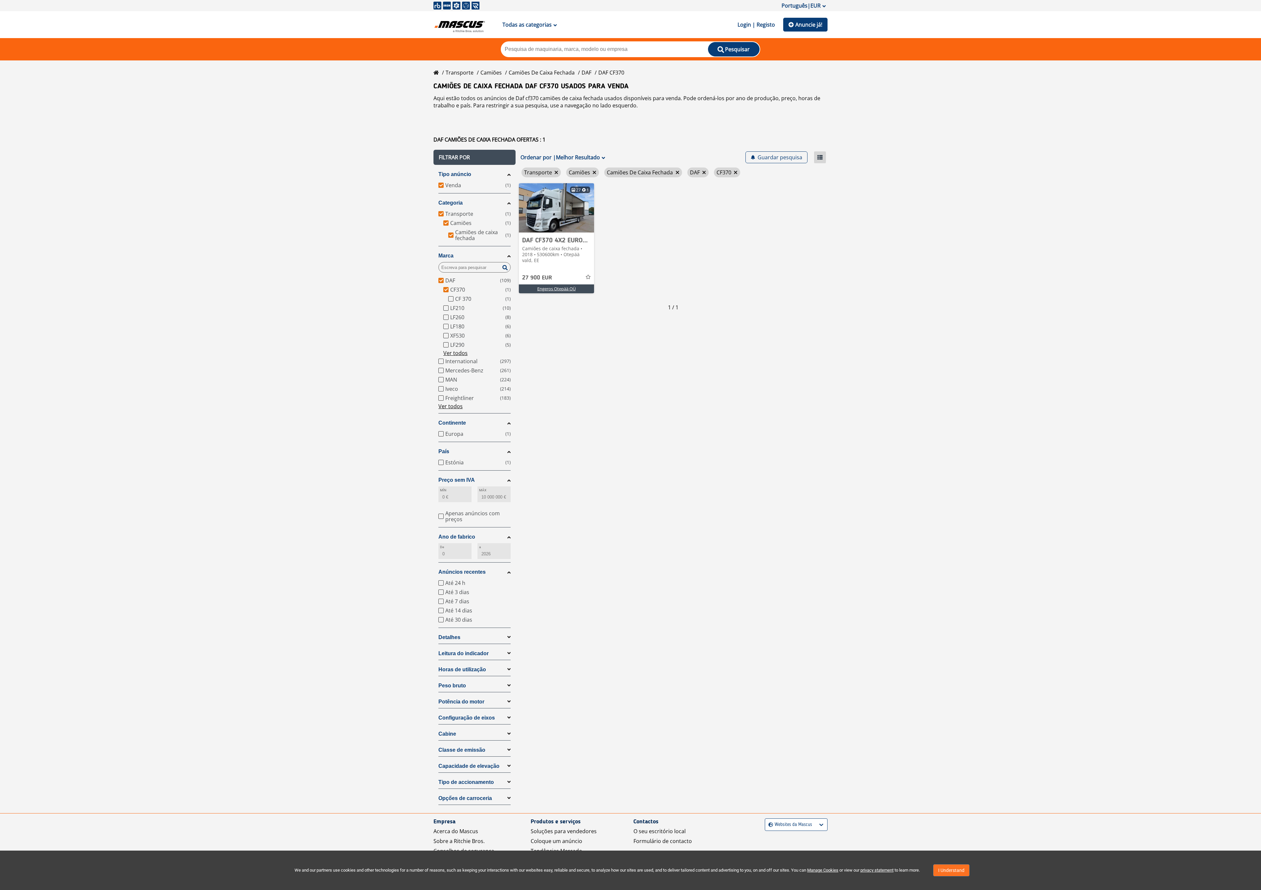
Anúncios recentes (462, 572)
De (442, 547)
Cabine (447, 734)
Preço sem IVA (456, 480)
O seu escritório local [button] (659, 831)
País (443, 451)
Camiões (491, 72)
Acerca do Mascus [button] (455, 831)
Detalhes (449, 637)
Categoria (450, 203)
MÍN (443, 490)
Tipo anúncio (454, 174)
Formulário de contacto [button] (662, 841)
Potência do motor (461, 701)
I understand (951, 870)
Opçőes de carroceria (465, 798)
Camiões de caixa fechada (542, 72)
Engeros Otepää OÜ (556, 289)
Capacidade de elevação (468, 766)
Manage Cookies (822, 870)
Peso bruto (452, 685)
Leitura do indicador (463, 653)
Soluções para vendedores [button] (564, 831)
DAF (586, 72)
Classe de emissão (461, 750)
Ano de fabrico (456, 537)
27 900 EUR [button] (537, 278)
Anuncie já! (808, 24)
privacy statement (877, 870)
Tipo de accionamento (466, 782)
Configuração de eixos (466, 718)
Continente (452, 423)
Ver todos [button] (455, 353)
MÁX (482, 490)
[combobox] (769, 825)
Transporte (460, 72)
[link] (556, 208)
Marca (446, 255)
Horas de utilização (462, 669)
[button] (474, 157)
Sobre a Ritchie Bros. (459, 841)
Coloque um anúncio (556, 841)
